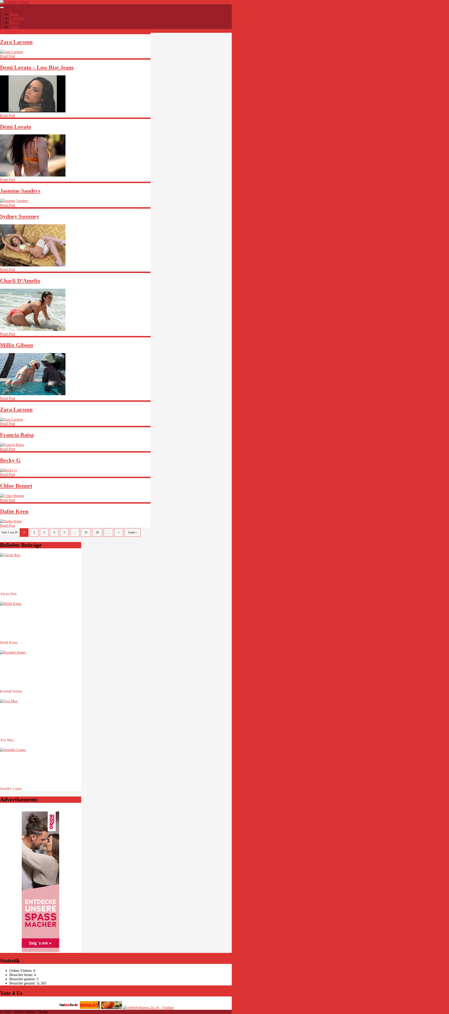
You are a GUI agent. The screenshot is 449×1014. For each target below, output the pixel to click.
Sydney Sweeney (19, 216)
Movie (14, 23)
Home (14, 14)
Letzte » (132, 532)
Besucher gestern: (22, 979)
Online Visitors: (21, 971)
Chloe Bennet (16, 486)
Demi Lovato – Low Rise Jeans (37, 67)
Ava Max (7, 740)
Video (14, 27)
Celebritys (17, 18)
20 (97, 532)
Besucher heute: (21, 975)
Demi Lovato (15, 127)
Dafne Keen (14, 511)
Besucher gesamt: (22, 983)
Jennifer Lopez (11, 789)
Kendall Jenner (11, 691)
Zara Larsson (16, 42)
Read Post (7, 56)
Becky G (10, 460)
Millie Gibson (16, 345)
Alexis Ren (8, 594)
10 (85, 532)
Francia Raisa (17, 435)
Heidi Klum (9, 643)
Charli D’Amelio (20, 281)
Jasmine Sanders (20, 191)
